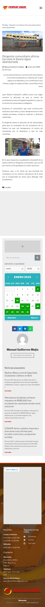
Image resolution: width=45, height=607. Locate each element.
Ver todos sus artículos (22, 355)
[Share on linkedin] (25, 328)
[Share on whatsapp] (30, 328)
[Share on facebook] (14, 328)
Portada (5, 25)
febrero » (35, 318)
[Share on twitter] (19, 328)
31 (28, 312)
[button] (41, 8)
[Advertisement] (22, 213)
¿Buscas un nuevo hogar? (22, 602)
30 (22, 312)
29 (17, 312)
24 (27, 306)
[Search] (37, 258)
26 (38, 306)
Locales (7, 187)
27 (7, 312)
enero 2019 (22, 277)
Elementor (22, 600)
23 (22, 306)
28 (12, 312)
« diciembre (11, 318)
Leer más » (8, 391)
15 (17, 301)
